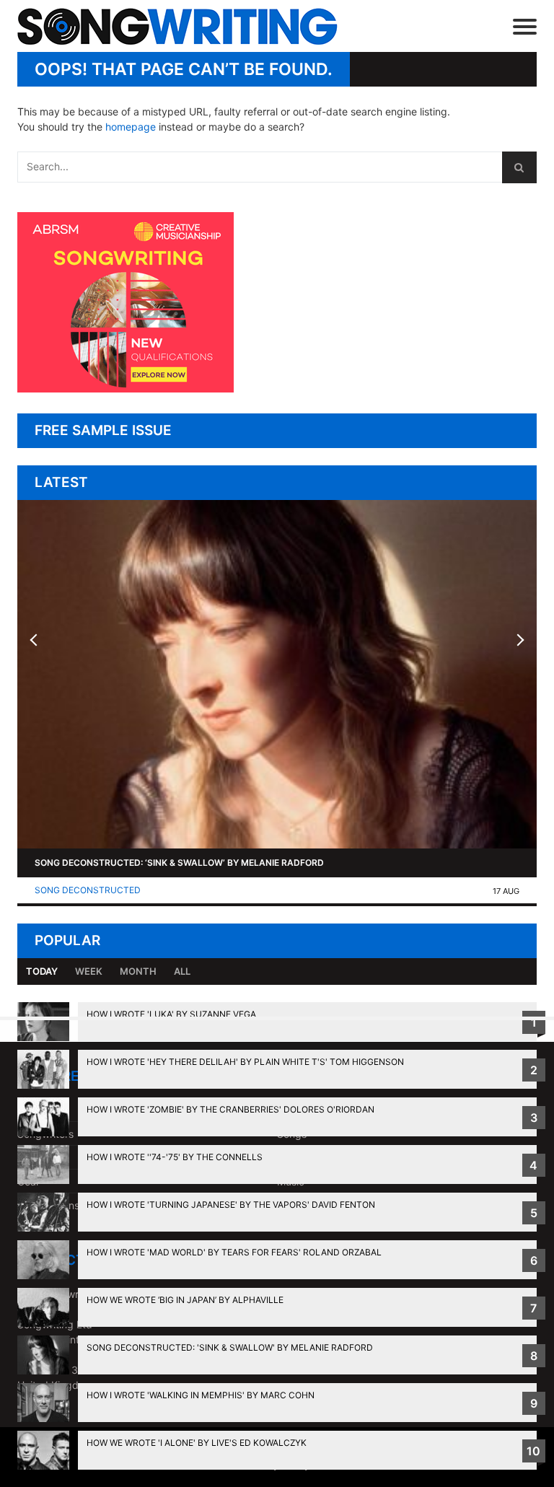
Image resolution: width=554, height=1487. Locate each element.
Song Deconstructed (88, 890)
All (182, 971)
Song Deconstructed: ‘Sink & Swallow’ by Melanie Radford (179, 862)
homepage (130, 126)
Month (138, 971)
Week (88, 971)
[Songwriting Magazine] (186, 26)
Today (42, 971)
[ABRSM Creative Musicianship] (125, 388)
